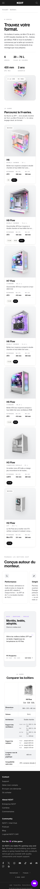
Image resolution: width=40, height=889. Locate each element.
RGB (28, 702)
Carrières (5, 808)
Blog (4, 830)
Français (25, 873)
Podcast (5, 827)
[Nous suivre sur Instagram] (14, 863)
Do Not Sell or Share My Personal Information (20, 888)
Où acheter (6, 792)
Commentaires (8, 811)
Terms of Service (26, 884)
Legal (10, 884)
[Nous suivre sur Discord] (36, 863)
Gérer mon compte (10, 785)
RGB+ (33, 702)
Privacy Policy (17, 884)
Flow (24, 702)
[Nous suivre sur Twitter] (9, 863)
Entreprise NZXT (9, 804)
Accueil (5, 10)
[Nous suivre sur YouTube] (20, 863)
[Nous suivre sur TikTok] (25, 863)
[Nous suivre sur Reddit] (31, 863)
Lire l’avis (28, 658)
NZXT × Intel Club (9, 823)
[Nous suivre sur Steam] (9, 866)
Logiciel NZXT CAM (10, 834)
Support (5, 781)
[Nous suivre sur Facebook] (3, 863)
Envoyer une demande (11, 789)
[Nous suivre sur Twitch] (3, 866)
